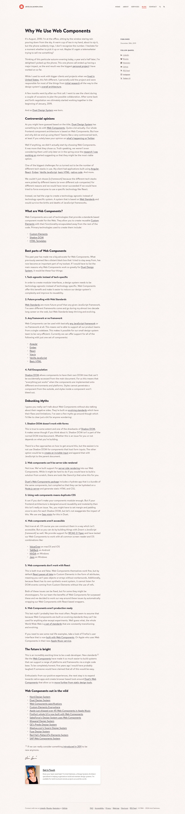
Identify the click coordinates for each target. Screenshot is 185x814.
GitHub (125, 67)
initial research (72, 83)
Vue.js (33, 354)
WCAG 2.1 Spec (76, 533)
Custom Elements (39, 234)
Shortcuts (124, 808)
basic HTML (64, 172)
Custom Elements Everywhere (45, 707)
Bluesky (126, 59)
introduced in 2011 (72, 746)
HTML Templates (38, 240)
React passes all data (43, 574)
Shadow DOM (37, 237)
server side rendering (69, 468)
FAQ (91, 808)
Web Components (56, 127)
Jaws (32, 557)
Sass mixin (47, 514)
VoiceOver (35, 546)
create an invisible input (56, 452)
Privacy (108, 808)
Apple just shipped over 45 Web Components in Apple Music (60, 710)
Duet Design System (42, 110)
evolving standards (77, 410)
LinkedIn (126, 55)
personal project (81, 66)
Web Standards (87, 199)
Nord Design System (40, 696)
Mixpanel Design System (42, 721)
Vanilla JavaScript (48, 172)
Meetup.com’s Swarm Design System (48, 728)
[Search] (160, 7)
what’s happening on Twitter (80, 138)
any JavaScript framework (82, 323)
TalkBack (34, 550)
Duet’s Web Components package (42, 481)
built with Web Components (60, 637)
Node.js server (32, 488)
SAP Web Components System (45, 738)
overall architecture (51, 86)
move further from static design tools (73, 682)
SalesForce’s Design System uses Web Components (55, 717)
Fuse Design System (40, 731)
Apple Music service (61, 640)
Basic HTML (35, 361)
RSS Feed (126, 70)
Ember (35, 172)
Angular (95, 168)
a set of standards (53, 623)
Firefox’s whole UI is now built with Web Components (56, 714)
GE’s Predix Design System (43, 724)
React (28, 172)
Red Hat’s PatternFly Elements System (49, 735)
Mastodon (126, 63)
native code (76, 172)
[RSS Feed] (164, 7)
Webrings (116, 808)
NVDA (33, 553)
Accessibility (99, 808)
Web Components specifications (46, 703)
